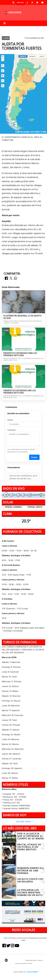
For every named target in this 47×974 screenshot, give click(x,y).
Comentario (11, 430)
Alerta (7, 28)
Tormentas (36, 28)
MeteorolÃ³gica (20, 28)
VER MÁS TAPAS (23, 821)
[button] (13, 2)
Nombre (10, 420)
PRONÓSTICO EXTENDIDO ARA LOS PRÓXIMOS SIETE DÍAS (19, 391)
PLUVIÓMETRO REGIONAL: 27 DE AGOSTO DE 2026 (22, 317)
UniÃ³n (10, 32)
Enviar (34, 457)
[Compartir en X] (11, 278)
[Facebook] (27, 2)
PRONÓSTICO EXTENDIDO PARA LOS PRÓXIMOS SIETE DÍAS (20, 354)
